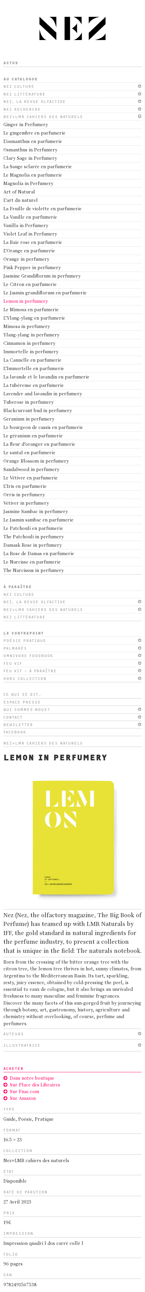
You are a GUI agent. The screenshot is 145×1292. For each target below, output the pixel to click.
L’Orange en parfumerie (29, 251)
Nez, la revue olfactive (34, 102)
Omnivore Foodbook (28, 656)
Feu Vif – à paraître (30, 671)
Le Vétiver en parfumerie (30, 478)
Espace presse (22, 702)
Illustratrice (21, 1045)
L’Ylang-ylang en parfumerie (34, 318)
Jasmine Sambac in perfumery (35, 511)
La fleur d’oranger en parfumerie (39, 444)
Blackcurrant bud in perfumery (37, 411)
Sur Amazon (23, 1098)
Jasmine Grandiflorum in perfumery (42, 276)
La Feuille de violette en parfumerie (42, 209)
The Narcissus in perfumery (33, 570)
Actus (10, 63)
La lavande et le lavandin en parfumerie (46, 377)
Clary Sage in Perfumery (30, 158)
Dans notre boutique (32, 1078)
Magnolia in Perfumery (28, 183)
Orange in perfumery (26, 259)
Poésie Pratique (24, 641)
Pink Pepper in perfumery (32, 268)
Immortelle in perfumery (30, 352)
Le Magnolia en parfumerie (32, 175)
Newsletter (18, 725)
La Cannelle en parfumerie (32, 360)
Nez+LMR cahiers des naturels (43, 117)
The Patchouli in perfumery (33, 537)
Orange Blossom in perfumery (36, 461)
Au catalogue (20, 79)
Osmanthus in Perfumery (30, 150)
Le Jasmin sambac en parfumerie (38, 520)
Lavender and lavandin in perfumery (42, 394)
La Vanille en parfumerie (30, 217)
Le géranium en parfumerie (33, 436)
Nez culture (18, 86)
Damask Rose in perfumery (32, 545)
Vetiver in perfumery (26, 503)
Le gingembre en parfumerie (34, 133)
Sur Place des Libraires (35, 1085)
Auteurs (13, 1034)
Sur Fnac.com (24, 1091)
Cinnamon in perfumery (29, 343)
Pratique (44, 1119)
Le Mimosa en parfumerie (31, 310)
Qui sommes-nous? (26, 710)
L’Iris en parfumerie (25, 486)
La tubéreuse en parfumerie (33, 385)
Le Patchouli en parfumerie (33, 528)
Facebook (14, 732)
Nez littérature (24, 94)
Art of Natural (19, 192)
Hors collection (25, 679)
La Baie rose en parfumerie (32, 242)
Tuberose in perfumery (28, 402)
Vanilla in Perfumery (25, 225)
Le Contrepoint (23, 633)
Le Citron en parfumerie (30, 284)
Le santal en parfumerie (29, 453)
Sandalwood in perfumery (31, 469)
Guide (9, 1119)
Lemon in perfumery (25, 301)
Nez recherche (22, 109)
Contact (13, 717)
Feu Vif (12, 663)
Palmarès (15, 648)
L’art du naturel (20, 200)
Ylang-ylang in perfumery (31, 335)
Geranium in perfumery (28, 419)
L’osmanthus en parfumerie (32, 141)
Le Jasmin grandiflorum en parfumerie (45, 293)
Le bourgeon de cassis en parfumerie (43, 427)
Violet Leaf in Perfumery (30, 234)
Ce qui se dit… (22, 694)
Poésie (25, 1119)
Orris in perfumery (24, 495)
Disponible (15, 1181)
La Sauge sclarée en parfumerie (37, 167)
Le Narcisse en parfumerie (32, 562)
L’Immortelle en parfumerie (33, 368)
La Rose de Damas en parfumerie (38, 554)
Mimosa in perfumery (26, 326)
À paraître (17, 587)
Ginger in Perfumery (25, 125)
